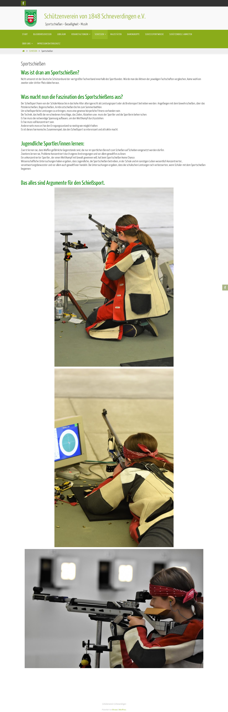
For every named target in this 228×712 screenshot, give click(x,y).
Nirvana (114, 710)
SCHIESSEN (33, 51)
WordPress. (122, 710)
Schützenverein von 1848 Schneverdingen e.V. (95, 16)
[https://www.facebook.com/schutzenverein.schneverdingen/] (23, 3)
